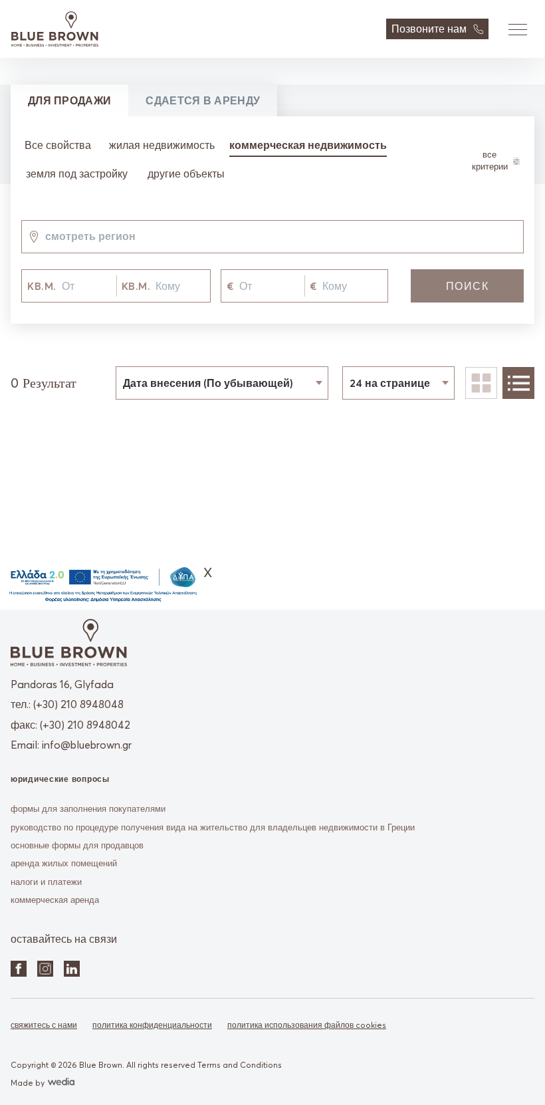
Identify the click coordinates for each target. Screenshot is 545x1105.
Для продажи (69, 100)
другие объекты (186, 173)
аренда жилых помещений (64, 863)
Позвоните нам (429, 28)
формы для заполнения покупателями (88, 808)
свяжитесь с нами (44, 1025)
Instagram (45, 969)
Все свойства (58, 145)
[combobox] (45, 237)
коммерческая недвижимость (308, 145)
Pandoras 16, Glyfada (62, 684)
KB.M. (41, 286)
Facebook (19, 969)
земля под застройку (77, 173)
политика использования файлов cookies (306, 1025)
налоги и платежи (46, 881)
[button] (517, 29)
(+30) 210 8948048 (78, 704)
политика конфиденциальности (152, 1025)
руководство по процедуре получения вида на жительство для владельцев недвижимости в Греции (213, 827)
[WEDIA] (59, 1083)
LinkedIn (72, 969)
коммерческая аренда (55, 899)
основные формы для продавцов (77, 845)
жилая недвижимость (162, 145)
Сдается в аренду (203, 100)
